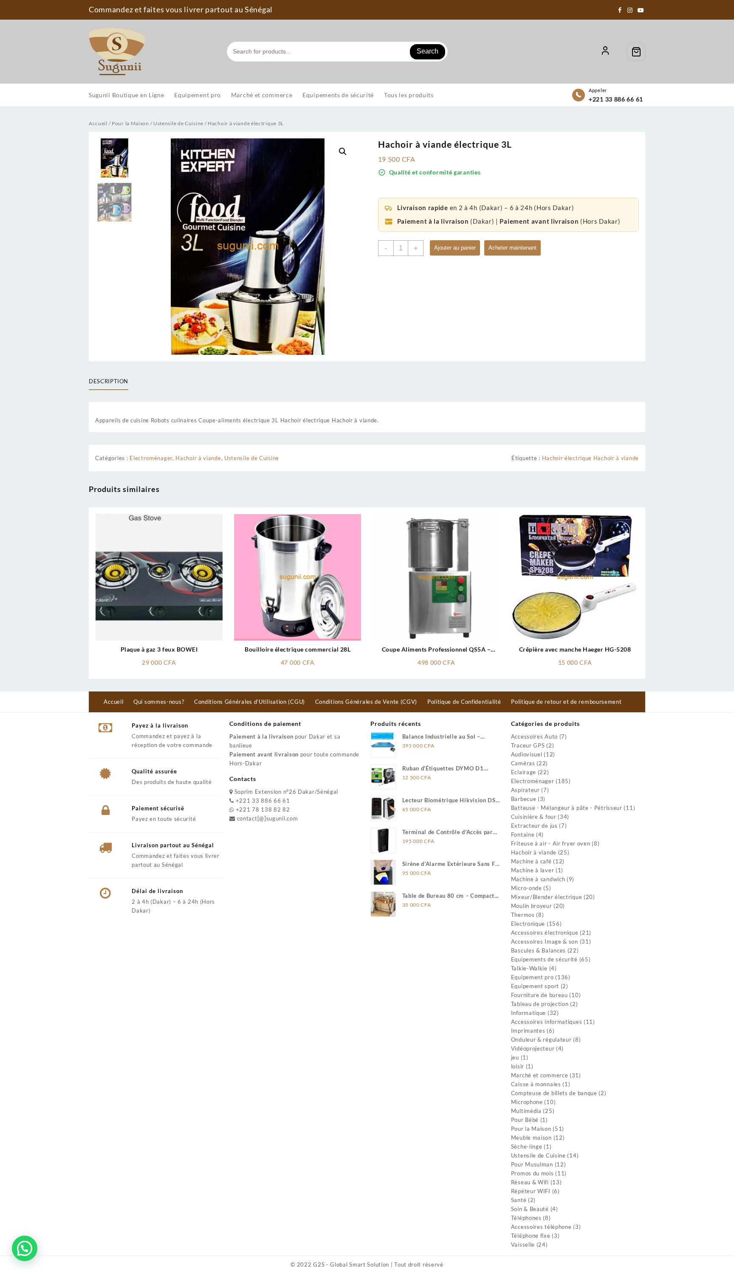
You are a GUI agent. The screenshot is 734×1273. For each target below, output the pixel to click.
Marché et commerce (539, 1075)
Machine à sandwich (538, 879)
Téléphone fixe (530, 1235)
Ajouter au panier (455, 247)
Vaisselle (523, 1244)
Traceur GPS (528, 745)
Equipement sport (535, 986)
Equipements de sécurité (544, 959)
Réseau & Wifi (530, 1182)
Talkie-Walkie (529, 968)
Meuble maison (531, 1137)
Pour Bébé (525, 1119)
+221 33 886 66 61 (616, 99)
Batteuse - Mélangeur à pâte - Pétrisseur (566, 807)
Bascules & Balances (538, 950)
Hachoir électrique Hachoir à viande (590, 458)
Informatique (528, 1012)
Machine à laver (532, 870)
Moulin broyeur (531, 905)
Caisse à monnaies (536, 1084)
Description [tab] (108, 381)
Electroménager (151, 458)
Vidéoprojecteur (533, 1048)
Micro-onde (526, 888)
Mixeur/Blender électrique (546, 897)
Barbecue (523, 798)
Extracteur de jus (534, 825)
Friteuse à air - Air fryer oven (550, 843)
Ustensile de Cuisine (178, 123)
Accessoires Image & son (544, 941)
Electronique (528, 923)
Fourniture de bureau (539, 995)
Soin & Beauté (530, 1209)
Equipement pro (532, 977)
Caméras (523, 763)
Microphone (527, 1102)
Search (427, 51)
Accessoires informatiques (546, 1021)
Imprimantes (528, 1030)
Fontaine (523, 834)
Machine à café (531, 861)
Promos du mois (532, 1173)
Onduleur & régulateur (541, 1039)
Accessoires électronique (545, 932)
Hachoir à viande (198, 458)
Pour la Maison (130, 123)
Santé (519, 1200)
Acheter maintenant (512, 247)
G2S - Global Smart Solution (351, 1264)
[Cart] (636, 52)
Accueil (98, 123)
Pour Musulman (532, 1164)
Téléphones (526, 1217)
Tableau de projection (540, 1003)
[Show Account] (605, 51)
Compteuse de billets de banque (554, 1093)
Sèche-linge (526, 1146)
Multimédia (526, 1110)
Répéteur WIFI (530, 1191)
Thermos (523, 914)
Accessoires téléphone (541, 1226)
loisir (517, 1066)
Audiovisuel (526, 754)
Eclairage (523, 772)
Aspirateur (525, 790)
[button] (342, 151)
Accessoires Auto (534, 736)
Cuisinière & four (533, 816)
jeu (515, 1057)
